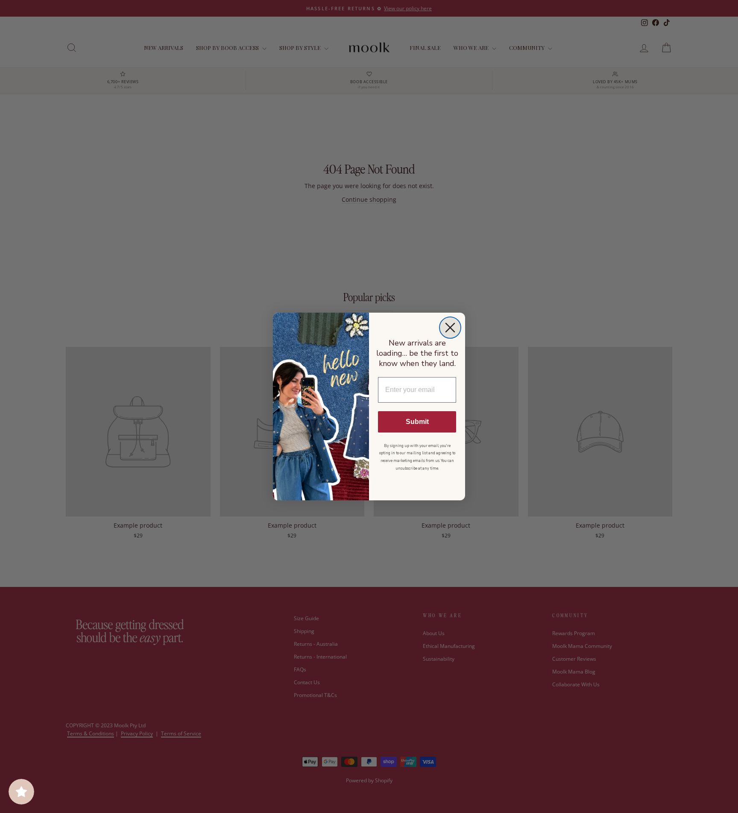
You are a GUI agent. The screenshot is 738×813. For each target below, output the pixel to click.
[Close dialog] (450, 327)
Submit (417, 421)
